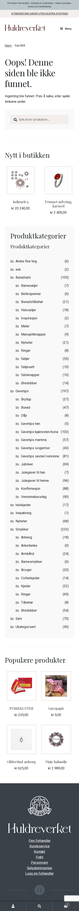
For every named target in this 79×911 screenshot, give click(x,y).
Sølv (19, 619)
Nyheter (27, 343)
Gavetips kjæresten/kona (39, 432)
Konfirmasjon (30, 489)
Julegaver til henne (35, 481)
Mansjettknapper (33, 334)
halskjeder (23, 505)
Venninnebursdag (34, 497)
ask (18, 269)
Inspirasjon (29, 318)
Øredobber (29, 383)
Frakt (39, 857)
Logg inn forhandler (39, 873)
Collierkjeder (30, 578)
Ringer (26, 351)
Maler (25, 326)
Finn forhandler (40, 841)
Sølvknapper (30, 375)
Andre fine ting (26, 261)
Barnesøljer (29, 286)
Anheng (26, 537)
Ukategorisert (26, 627)
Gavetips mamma (34, 440)
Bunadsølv (23, 277)
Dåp (24, 415)
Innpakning (23, 513)
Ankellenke (29, 546)
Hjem (8, 45)
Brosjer (26, 570)
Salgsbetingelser (39, 868)
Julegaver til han (33, 472)
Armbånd (27, 554)
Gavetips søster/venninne (40, 456)
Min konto (13, 906)
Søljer (25, 359)
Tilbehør (27, 602)
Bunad (25, 407)
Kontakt (39, 852)
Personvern (39, 863)
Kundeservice (39, 846)
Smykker (22, 529)
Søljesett (27, 367)
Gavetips (22, 391)
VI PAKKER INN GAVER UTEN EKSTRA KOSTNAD (39, 13)
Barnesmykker (31, 562)
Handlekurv (60, 904)
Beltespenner (31, 294)
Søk (39, 906)
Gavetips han (30, 424)
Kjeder (26, 586)
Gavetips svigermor (35, 448)
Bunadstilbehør (32, 302)
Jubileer (27, 464)
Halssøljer (28, 310)
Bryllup (26, 399)
